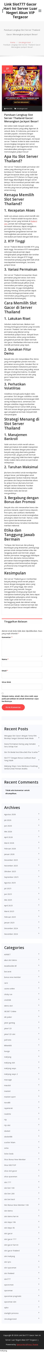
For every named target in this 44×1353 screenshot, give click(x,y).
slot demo (8, 1211)
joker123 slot (9, 1034)
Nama (5, 659)
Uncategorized (24, 42)
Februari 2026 (10, 848)
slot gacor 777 (10, 1239)
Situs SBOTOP (10, 1165)
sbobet (7, 1131)
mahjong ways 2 (11, 1074)
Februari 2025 (10, 917)
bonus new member (12, 977)
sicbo (6, 1148)
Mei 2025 (8, 900)
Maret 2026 (9, 843)
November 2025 (11, 865)
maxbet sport (10, 1097)
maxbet (7, 1091)
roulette (7, 1114)
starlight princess (11, 1313)
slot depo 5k (9, 1228)
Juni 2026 (8, 826)
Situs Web (6, 682)
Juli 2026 (7, 820)
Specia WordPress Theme (27, 1344)
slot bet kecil (9, 1199)
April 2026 (8, 837)
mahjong (7, 1057)
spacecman (8, 1284)
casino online (9, 988)
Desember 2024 (11, 928)
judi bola (7, 1040)
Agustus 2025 (10, 882)
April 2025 (8, 905)
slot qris (7, 1262)
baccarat (7, 971)
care (6, 983)
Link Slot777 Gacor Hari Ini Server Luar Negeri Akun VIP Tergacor (20, 10)
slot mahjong (9, 1256)
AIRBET (7, 954)
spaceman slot (10, 1302)
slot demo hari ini (11, 1216)
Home (12, 42)
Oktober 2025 (10, 871)
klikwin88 (8, 1045)
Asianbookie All (10, 966)
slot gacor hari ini (11, 1245)
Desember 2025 (11, 860)
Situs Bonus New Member (15, 1159)
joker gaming (9, 1023)
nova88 (7, 1102)
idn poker (8, 1017)
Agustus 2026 (10, 814)
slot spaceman (10, 1267)
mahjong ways (10, 1068)
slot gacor (8, 1233)
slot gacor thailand (11, 1250)
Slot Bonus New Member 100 (16, 1205)
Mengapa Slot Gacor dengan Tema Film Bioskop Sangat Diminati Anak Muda (20, 736)
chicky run (8, 994)
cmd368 (7, 1000)
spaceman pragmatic (12, 1296)
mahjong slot (9, 1062)
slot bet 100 (9, 1188)
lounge (7, 1051)
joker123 (8, 1028)
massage (8, 1079)
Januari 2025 (9, 922)
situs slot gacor (10, 1171)
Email (5, 670)
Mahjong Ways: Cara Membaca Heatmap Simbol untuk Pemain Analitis (21, 767)
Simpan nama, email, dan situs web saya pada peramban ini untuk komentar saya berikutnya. (20, 698)
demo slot (8, 1006)
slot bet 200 (9, 1193)
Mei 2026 (8, 831)
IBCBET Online (10, 1011)
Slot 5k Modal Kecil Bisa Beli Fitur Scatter (21, 752)
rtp (5, 1119)
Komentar (7, 637)
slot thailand (9, 1273)
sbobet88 (8, 1136)
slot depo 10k (10, 1222)
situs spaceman (10, 1176)
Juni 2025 (8, 894)
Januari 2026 (9, 854)
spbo (6, 1307)
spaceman (8, 1290)
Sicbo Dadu (8, 1153)
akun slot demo (10, 960)
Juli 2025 (7, 888)
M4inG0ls (8, 108)
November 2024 (11, 934)
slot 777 (7, 1182)
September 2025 (11, 877)
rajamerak (8, 1108)
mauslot (7, 1085)
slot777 (7, 1279)
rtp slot (7, 1125)
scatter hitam (9, 1142)
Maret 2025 (9, 911)
